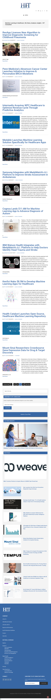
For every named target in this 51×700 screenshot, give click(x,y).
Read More (5, 61)
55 (15, 385)
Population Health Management (11, 651)
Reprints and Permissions (8, 627)
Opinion (4, 643)
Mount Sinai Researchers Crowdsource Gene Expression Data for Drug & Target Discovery (24, 350)
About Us (4, 619)
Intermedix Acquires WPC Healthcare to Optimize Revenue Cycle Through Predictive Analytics (24, 108)
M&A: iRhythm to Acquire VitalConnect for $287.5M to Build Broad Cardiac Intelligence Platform (33, 514)
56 (18, 385)
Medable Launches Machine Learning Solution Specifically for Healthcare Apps (24, 141)
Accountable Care (8, 670)
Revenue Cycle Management (10, 653)
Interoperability (8, 650)
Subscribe (5, 636)
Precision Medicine (8, 660)
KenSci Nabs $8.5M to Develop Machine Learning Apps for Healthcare (24, 282)
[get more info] (47, 11)
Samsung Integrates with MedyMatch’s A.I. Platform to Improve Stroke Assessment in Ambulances (25, 174)
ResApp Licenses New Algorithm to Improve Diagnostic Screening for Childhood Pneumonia (21, 35)
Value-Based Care (6, 669)
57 (21, 385)
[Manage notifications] (48, 697)
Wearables (7, 663)
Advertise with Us (6, 624)
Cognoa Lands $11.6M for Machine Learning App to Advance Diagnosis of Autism (23, 211)
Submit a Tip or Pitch (25, 414)
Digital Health (5, 656)
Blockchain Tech (8, 659)
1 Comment (17, 355)
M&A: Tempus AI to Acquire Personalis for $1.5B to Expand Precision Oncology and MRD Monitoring (34, 552)
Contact (4, 633)
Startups (4, 666)
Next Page (28, 384)
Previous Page (6, 384)
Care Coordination (8, 647)
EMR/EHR (7, 648)
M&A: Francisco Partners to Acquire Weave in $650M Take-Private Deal (21, 481)
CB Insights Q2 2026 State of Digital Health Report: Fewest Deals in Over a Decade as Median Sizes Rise (35, 527)
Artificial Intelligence (9, 657)
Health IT (4, 645)
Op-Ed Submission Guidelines (9, 630)
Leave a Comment (20, 40)
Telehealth (7, 662)
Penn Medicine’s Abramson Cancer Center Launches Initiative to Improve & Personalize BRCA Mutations (25, 71)
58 (24, 385)
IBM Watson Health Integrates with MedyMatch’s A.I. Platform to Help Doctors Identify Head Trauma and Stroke (25, 247)
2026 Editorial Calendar (7, 621)
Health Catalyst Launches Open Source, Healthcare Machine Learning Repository (24, 315)
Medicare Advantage (9, 672)
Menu (26, 15)
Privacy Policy (38, 693)
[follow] (39, 11)
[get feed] (37, 11)
